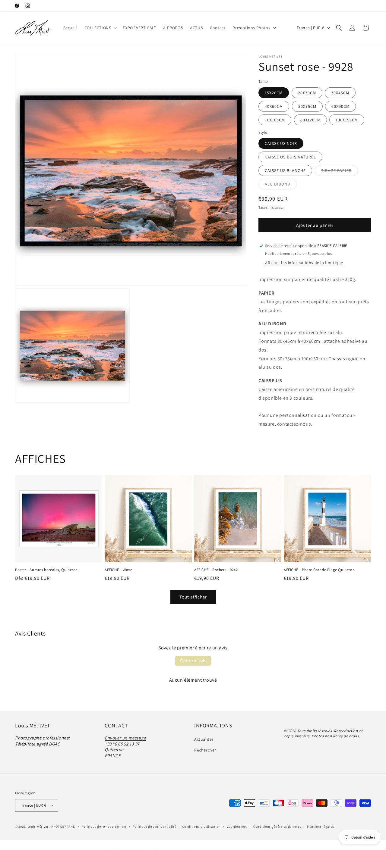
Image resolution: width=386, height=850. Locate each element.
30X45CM (340, 92)
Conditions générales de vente (277, 826)
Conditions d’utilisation (201, 826)
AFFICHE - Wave (118, 569)
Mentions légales (320, 826)
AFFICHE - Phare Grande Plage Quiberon (319, 569)
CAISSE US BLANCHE (285, 170)
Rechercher (205, 749)
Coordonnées (237, 826)
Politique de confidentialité (154, 826)
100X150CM (347, 120)
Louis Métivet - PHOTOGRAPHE (51, 826)
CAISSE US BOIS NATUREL (290, 157)
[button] (100, 27)
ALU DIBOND (281, 185)
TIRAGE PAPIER (339, 171)
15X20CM (274, 92)
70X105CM (275, 120)
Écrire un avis (193, 661)
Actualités (204, 739)
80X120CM (310, 120)
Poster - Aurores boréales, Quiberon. (47, 569)
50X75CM (307, 106)
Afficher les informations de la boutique (304, 262)
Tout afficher (193, 597)
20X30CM (307, 92)
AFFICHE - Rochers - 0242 (216, 569)
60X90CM (340, 106)
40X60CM (274, 106)
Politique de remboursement (104, 826)
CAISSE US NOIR (281, 143)
